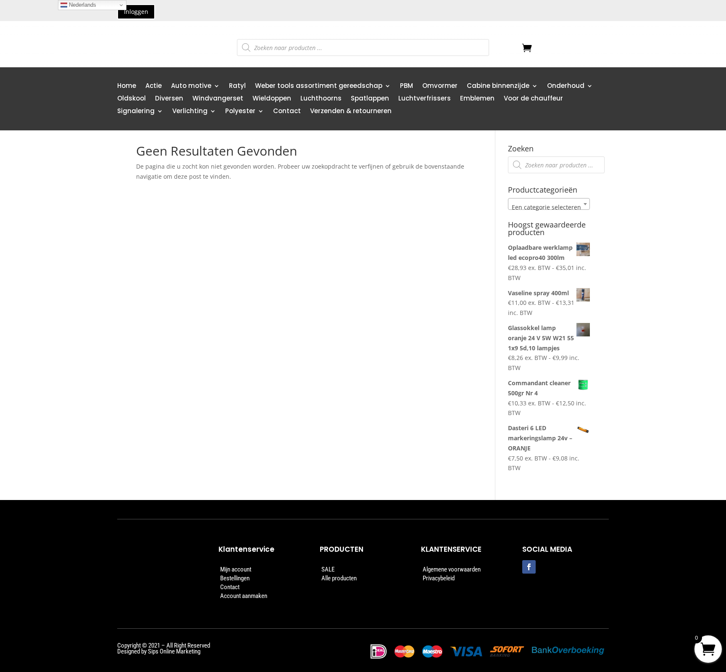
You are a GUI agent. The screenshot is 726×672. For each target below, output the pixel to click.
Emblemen (477, 99)
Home (126, 86)
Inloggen (136, 12)
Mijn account (235, 569)
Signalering (136, 111)
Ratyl (237, 86)
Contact (287, 111)
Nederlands (81, 5)
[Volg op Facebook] (529, 567)
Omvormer (440, 86)
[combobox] (549, 204)
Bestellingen (235, 578)
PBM (406, 86)
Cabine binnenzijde (498, 86)
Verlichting (190, 111)
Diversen (169, 99)
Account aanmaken (243, 596)
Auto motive (191, 86)
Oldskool (131, 99)
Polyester (240, 111)
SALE (327, 569)
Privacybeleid (439, 578)
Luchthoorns (321, 99)
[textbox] (548, 207)
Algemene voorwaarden (452, 569)
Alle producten (339, 578)
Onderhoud (565, 86)
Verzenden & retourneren (351, 111)
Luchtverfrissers (424, 99)
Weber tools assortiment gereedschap (318, 86)
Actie (153, 86)
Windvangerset (217, 99)
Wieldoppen (272, 99)
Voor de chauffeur (533, 99)
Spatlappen (370, 99)
